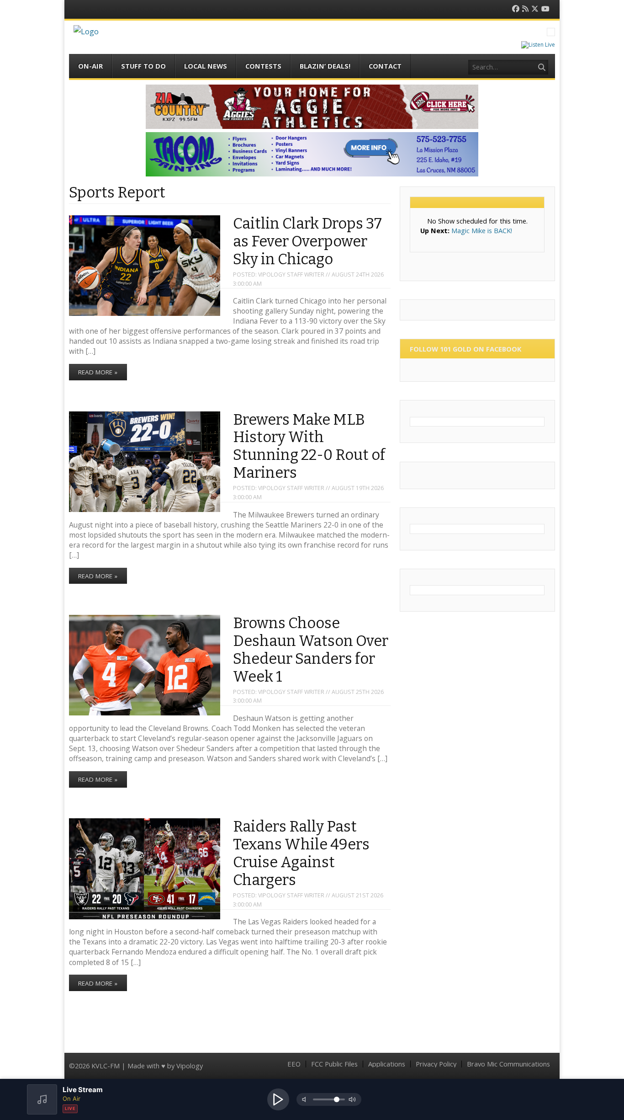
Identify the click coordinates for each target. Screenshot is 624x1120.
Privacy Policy (436, 1064)
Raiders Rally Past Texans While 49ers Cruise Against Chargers (301, 853)
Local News (205, 65)
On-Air (90, 65)
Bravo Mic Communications (508, 1064)
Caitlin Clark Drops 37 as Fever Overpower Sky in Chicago (307, 241)
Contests (263, 65)
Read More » (97, 372)
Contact (385, 65)
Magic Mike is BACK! (481, 230)
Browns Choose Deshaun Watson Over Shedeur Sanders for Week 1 (310, 650)
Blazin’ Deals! (325, 65)
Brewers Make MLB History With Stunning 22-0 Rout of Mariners (309, 446)
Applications (386, 1064)
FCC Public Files (334, 1064)
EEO (294, 1064)
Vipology (189, 1065)
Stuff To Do (143, 65)
